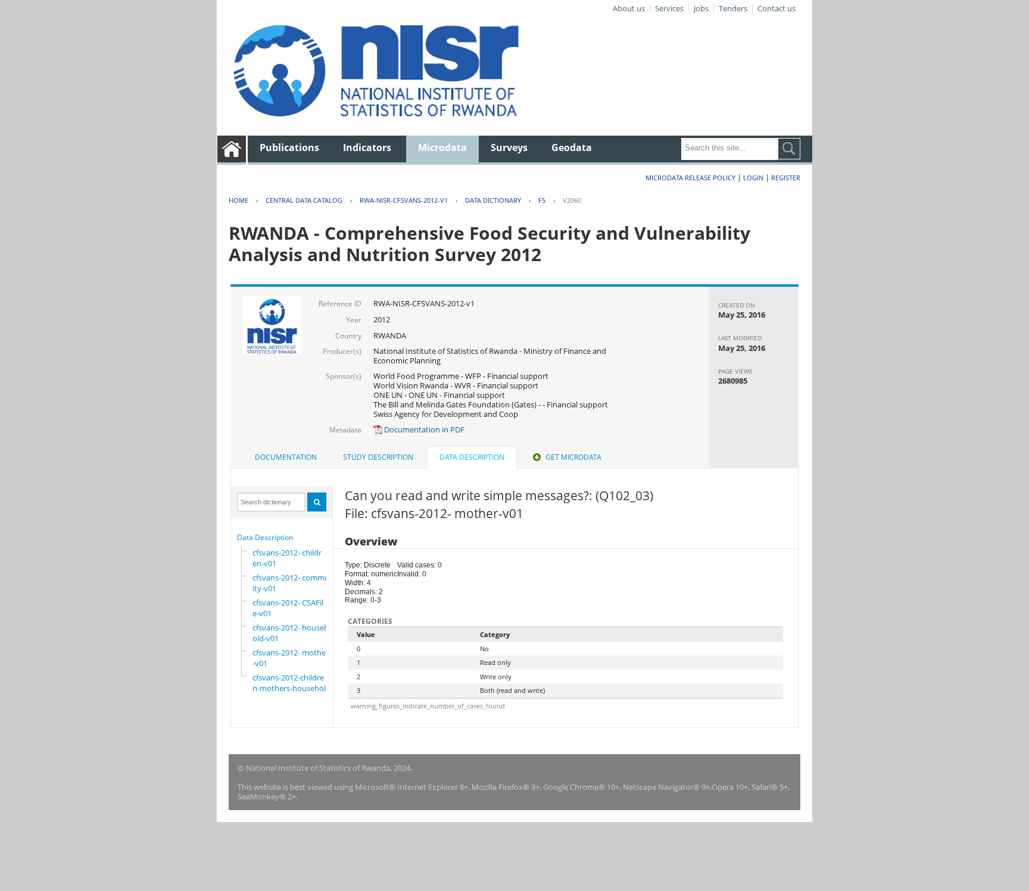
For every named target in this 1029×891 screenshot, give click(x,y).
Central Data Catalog (304, 200)
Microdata (442, 147)
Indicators (367, 147)
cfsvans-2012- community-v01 (293, 583)
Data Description (265, 537)
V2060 (572, 200)
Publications (289, 147)
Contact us (776, 8)
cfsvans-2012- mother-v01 (290, 658)
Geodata (571, 147)
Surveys (509, 147)
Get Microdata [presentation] (573, 457)
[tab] (285, 457)
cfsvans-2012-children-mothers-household (291, 683)
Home (238, 200)
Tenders (733, 8)
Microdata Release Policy (690, 177)
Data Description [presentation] (471, 457)
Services (669, 8)
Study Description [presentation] (378, 457)
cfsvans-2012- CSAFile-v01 (287, 608)
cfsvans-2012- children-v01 (287, 558)
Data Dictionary (493, 200)
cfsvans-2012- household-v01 (290, 633)
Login (753, 177)
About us (629, 8)
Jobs (701, 8)
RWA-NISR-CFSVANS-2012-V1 (404, 200)
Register (785, 177)
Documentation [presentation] (286, 457)
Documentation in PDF (423, 429)
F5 (541, 200)
